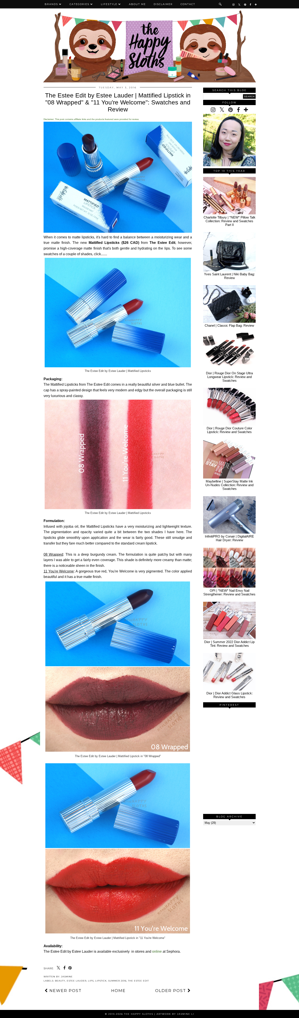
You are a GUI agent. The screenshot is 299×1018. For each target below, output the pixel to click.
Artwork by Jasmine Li (175, 1014)
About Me (137, 4)
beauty (60, 980)
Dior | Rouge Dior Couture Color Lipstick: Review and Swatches (229, 430)
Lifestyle (109, 4)
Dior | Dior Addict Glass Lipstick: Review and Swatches (229, 695)
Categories (79, 4)
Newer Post (65, 990)
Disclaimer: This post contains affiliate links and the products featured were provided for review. (91, 119)
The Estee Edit (138, 980)
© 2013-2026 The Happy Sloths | (131, 1014)
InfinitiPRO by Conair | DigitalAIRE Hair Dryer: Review (229, 538)
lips (91, 980)
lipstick (101, 980)
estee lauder (76, 980)
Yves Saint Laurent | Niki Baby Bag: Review (229, 276)
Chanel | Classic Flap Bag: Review (229, 325)
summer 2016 (117, 980)
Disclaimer (163, 4)
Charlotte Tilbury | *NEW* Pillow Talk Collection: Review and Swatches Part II (229, 221)
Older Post (171, 990)
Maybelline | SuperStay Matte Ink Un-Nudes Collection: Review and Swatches (229, 485)
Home (118, 990)
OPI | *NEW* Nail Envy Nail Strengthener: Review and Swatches (229, 592)
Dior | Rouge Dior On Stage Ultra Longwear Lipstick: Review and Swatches (229, 376)
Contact (188, 4)
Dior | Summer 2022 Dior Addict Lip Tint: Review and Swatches (229, 643)
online (157, 951)
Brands (51, 4)
